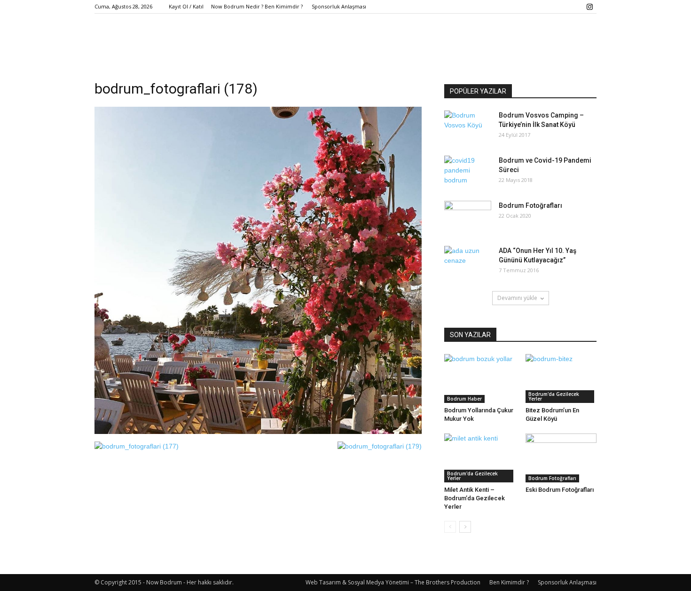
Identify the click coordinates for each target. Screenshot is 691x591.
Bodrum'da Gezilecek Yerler (553, 396)
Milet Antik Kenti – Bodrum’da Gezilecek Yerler (474, 498)
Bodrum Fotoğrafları (530, 205)
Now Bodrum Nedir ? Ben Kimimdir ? (257, 6)
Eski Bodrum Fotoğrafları (560, 489)
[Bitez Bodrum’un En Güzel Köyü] (561, 378)
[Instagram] (589, 6)
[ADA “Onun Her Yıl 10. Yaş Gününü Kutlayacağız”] (467, 262)
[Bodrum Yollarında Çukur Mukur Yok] (480, 378)
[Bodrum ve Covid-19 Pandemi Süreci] (467, 172)
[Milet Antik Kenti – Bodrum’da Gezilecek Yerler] (480, 457)
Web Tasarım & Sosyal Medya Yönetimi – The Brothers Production (393, 582)
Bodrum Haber (464, 398)
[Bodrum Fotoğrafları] (467, 217)
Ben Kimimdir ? (509, 582)
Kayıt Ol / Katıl (186, 6)
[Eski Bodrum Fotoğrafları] (561, 457)
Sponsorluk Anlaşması (339, 6)
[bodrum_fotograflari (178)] (258, 431)
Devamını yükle (517, 298)
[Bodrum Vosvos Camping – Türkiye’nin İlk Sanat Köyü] (467, 126)
